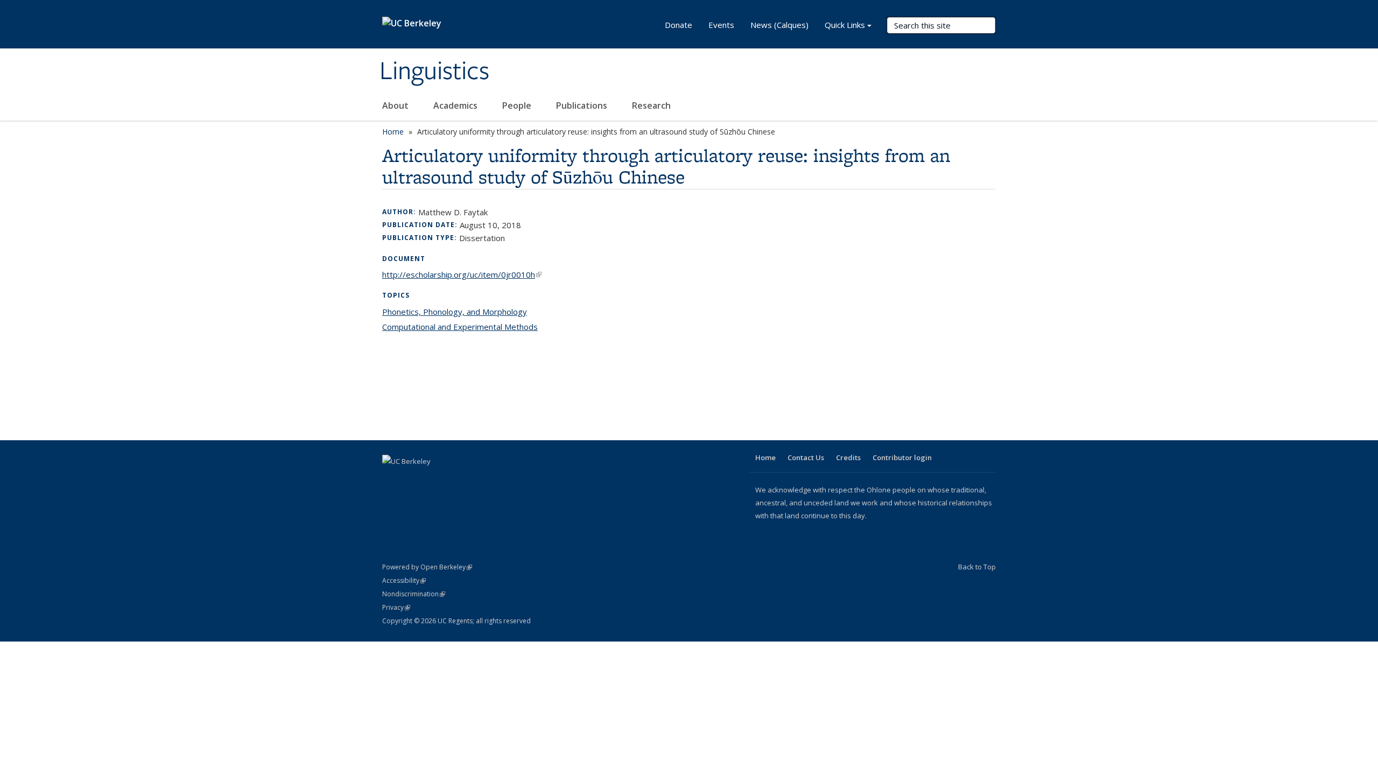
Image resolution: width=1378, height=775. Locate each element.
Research (651, 105)
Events (721, 24)
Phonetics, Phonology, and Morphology (454, 311)
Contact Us (806, 457)
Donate (678, 24)
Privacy (396, 607)
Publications (582, 105)
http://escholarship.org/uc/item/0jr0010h (462, 274)
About (396, 105)
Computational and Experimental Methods (460, 326)
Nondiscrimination (413, 593)
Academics (456, 105)
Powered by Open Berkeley (427, 567)
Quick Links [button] (845, 24)
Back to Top (977, 567)
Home (393, 131)
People (517, 105)
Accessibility (404, 580)
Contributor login (902, 457)
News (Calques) (779, 24)
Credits (848, 457)
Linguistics (434, 71)
